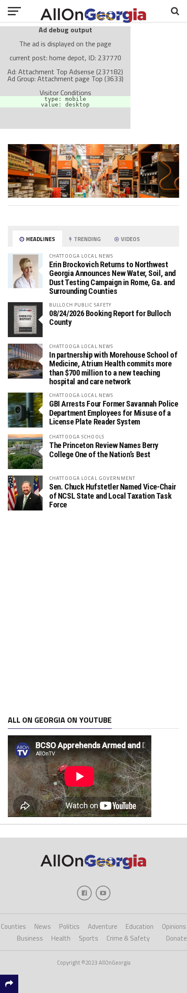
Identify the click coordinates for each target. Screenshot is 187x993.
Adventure (102, 926)
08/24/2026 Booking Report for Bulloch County (109, 318)
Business (30, 938)
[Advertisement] (93, 613)
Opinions (174, 926)
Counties (13, 926)
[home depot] (93, 195)
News (42, 926)
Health (60, 938)
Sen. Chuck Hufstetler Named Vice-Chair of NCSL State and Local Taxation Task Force (112, 495)
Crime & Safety (128, 938)
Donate (176, 938)
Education (140, 926)
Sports (88, 938)
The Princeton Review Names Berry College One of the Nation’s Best (103, 450)
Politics (69, 926)
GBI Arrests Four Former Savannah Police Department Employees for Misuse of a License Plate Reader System (113, 412)
